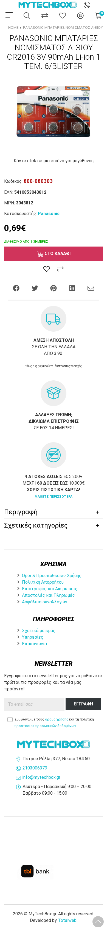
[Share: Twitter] (35, 287)
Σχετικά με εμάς (38, 630)
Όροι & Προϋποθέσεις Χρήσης (51, 575)
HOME (13, 27)
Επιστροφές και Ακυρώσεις (49, 588)
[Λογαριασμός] (80, 15)
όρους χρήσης (56, 719)
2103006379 (34, 768)
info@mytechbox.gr (41, 777)
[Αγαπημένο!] (47, 269)
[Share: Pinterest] (54, 287)
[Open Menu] (9, 15)
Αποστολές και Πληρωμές (48, 595)
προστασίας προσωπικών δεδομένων (45, 726)
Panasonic (49, 213)
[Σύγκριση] (45, 15)
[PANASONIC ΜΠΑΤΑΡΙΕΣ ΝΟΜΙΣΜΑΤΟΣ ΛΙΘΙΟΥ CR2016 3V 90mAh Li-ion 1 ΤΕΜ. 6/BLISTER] (53, 114)
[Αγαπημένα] (62, 15)
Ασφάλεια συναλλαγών (44, 601)
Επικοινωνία (34, 643)
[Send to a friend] (91, 287)
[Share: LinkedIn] (73, 287)
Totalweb (67, 920)
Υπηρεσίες (32, 637)
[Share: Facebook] (17, 287)
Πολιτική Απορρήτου (43, 582)
